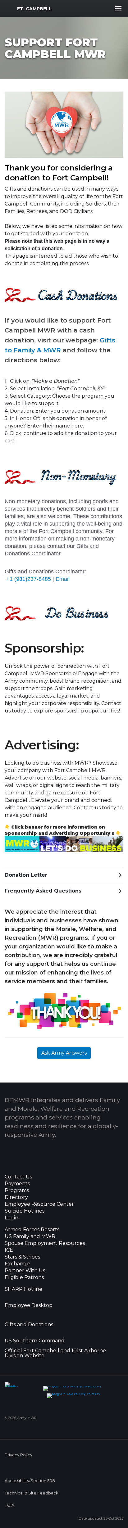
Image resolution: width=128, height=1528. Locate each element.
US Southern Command (35, 1340)
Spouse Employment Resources (45, 1243)
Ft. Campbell (34, 8)
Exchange (17, 1263)
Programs (17, 1190)
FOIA (9, 1505)
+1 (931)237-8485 (28, 579)
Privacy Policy (18, 1455)
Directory (16, 1197)
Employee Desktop (29, 1305)
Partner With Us (25, 1270)
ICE (9, 1250)
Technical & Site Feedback (31, 1493)
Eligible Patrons (24, 1277)
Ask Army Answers (64, 1053)
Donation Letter (26, 875)
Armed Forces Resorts (32, 1229)
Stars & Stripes (22, 1256)
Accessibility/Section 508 (30, 1480)
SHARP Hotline (23, 1289)
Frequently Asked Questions (43, 891)
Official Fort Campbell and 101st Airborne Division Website (55, 1353)
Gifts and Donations (29, 1324)
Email (63, 579)
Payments (17, 1183)
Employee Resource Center (39, 1204)
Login (11, 1217)
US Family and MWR (30, 1236)
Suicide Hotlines (24, 1211)
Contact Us (18, 1176)
